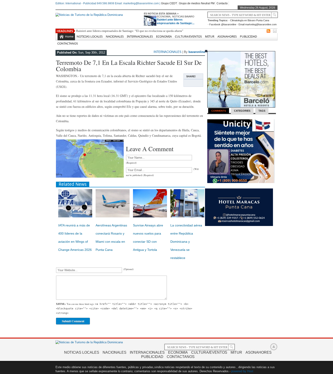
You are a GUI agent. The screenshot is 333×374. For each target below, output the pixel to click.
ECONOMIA (163, 16)
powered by (238, 371)
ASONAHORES (227, 36)
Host (250, 371)
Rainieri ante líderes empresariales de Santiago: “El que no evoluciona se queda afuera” (129, 31)
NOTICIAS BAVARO (183, 16)
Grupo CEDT (169, 3)
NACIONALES (115, 36)
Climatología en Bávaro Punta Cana (249, 20)
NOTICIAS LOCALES (90, 36)
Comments (218, 110)
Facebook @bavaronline (222, 24)
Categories (242, 110)
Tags (261, 110)
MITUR (209, 36)
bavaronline (196, 52)
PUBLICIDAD (248, 36)
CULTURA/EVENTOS (188, 36)
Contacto (222, 3)
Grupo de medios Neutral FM (197, 3)
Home (69, 36)
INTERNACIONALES (140, 36)
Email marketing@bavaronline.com (258, 24)
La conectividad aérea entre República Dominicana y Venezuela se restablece (186, 241)
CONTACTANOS (67, 43)
